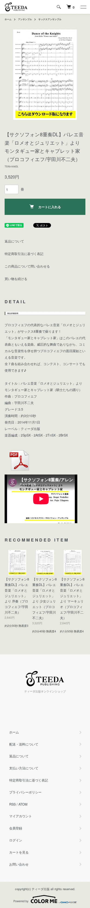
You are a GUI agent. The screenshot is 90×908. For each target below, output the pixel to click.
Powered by (20, 901)
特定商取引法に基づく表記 (24, 253)
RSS (12, 804)
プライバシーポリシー (25, 792)
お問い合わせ (19, 864)
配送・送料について (23, 744)
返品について (14, 241)
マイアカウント (20, 816)
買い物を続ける (16, 278)
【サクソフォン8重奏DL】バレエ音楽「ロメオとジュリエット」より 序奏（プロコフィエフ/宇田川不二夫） (17, 596)
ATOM (22, 804)
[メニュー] (83, 7)
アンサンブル (25, 19)
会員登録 (15, 828)
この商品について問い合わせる (27, 266)
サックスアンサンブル (49, 19)
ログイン (15, 840)
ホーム (8, 19)
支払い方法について (23, 768)
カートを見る (19, 852)
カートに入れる (49, 206)
